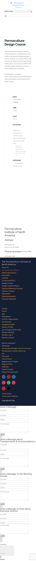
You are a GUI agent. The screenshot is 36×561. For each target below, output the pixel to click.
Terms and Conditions (10, 396)
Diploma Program (8, 291)
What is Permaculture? (10, 372)
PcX (3, 354)
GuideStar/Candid (8, 324)
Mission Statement (8, 343)
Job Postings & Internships (11, 330)
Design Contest (7, 283)
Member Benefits (8, 332)
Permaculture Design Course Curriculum (16, 348)
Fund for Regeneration (10, 319)
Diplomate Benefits (9, 296)
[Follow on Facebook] (3, 377)
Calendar (5, 278)
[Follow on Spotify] (8, 382)
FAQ (3, 314)
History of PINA (7, 327)
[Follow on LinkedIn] (13, 377)
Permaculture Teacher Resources (14, 351)
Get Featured (6, 322)
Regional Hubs (7, 364)
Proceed (7, 551)
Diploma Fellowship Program (12, 288)
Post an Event (7, 359)
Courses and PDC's (8, 280)
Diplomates (6, 294)
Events (4, 311)
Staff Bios (5, 367)
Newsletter (6, 346)
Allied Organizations (9, 273)
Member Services (8, 338)
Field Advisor (6, 317)
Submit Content (7, 369)
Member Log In (7, 335)
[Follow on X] (8, 388)
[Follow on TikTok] (13, 382)
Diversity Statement (9, 299)
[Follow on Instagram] (3, 382)
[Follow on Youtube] (8, 377)
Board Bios (6, 275)
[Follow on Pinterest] (3, 388)
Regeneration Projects (10, 361)
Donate (4, 309)
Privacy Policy (6, 394)
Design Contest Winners (10, 286)
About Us (5, 267)
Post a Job (5, 356)
